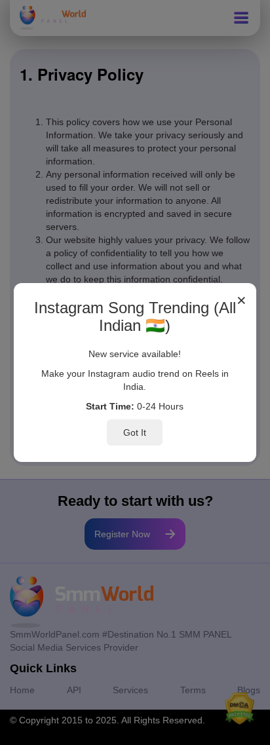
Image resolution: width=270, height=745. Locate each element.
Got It (134, 432)
